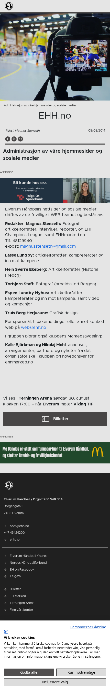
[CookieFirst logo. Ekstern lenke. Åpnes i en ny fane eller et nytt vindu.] (6, 632)
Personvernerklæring (88, 627)
